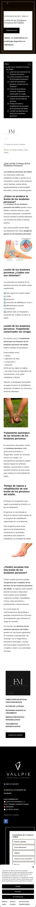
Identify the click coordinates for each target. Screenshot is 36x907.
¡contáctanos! (15, 735)
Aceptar (18, 886)
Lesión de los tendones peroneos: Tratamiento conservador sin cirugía (18, 91)
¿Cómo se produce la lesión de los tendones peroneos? (19, 78)
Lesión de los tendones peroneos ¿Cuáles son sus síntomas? (19, 84)
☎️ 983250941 (9, 807)
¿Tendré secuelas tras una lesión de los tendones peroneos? (19, 113)
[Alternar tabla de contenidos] (28, 64)
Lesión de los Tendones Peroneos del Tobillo (17, 68)
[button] (33, 867)
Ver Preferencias (18, 897)
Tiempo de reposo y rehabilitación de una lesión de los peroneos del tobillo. (19, 106)
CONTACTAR (11, 30)
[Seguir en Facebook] (6, 821)
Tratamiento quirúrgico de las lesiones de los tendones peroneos (20, 99)
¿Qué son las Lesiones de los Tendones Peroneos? (20, 73)
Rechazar (18, 891)
